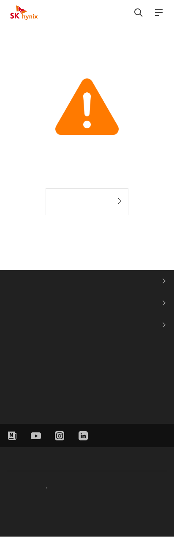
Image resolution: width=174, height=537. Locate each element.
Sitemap (156, 434)
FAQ (13, 324)
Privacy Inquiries (70, 487)
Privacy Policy (24, 487)
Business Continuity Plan (43, 302)
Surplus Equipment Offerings (47, 406)
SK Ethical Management (34, 457)
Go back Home (80, 201)
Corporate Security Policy (43, 280)
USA (15, 366)
